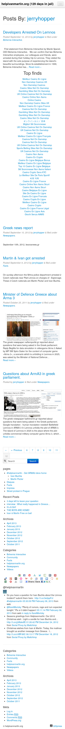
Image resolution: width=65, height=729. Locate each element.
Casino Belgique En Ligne (34, 190)
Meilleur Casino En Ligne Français (34, 136)
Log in (10, 711)
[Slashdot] (34, 575)
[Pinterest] (55, 575)
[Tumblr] (50, 575)
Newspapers (9, 235)
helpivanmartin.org (16, 563)
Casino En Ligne (34, 133)
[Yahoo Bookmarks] (26, 578)
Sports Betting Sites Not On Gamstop (34, 148)
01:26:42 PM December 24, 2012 (42, 622)
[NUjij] (10, 581)
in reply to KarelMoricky (33, 613)
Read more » (35, 66)
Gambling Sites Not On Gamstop (34, 90)
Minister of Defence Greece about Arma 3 (30, 295)
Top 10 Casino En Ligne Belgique (34, 166)
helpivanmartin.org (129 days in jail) (28, 4)
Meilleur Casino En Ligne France (34, 106)
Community (12, 557)
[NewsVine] (5, 581)
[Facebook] (24, 575)
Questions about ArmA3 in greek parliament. (29, 375)
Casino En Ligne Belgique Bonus (34, 160)
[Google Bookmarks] (19, 575)
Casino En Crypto (34, 157)
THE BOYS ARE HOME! (18, 510)
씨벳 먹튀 (34, 178)
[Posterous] (57, 578)
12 (6, 456)
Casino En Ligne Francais (34, 196)
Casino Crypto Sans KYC (34, 172)
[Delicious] (5, 578)
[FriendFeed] (41, 578)
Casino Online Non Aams (34, 96)
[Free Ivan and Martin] (5, 591)
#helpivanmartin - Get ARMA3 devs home (27, 472)
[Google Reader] (36, 578)
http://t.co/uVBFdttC (16, 634)
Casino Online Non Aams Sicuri (34, 184)
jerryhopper (41, 18)
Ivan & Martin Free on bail (19, 513)
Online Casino (34, 100)
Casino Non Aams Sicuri (34, 187)
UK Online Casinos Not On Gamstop (34, 93)
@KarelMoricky (14, 607)
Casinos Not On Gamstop (34, 109)
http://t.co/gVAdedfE (16, 622)
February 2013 (14, 526)
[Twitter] (39, 575)
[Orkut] (21, 578)
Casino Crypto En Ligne (34, 199)
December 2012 (14, 532)
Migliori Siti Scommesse (34, 124)
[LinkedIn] (46, 578)
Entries (12, 714)
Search (32, 461)
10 (50, 450)
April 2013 (11, 523)
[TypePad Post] (44, 575)
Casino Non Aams (34, 154)
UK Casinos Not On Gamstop (34, 130)
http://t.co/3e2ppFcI (44, 598)
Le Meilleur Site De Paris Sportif (34, 175)
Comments (14, 717)
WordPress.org (14, 720)
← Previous (16, 450)
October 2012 (13, 538)
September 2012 (15, 541)
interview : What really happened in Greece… (28, 504)
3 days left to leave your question (22, 501)
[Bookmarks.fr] (31, 578)
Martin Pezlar (17, 478)
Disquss (10, 481)
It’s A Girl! (11, 507)
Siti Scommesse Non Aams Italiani (34, 169)
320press (57, 725)
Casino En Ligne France (34, 181)
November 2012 (14, 535)
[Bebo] (29, 575)
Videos (10, 569)
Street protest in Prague (18, 490)
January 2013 (13, 529)
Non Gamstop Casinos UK (34, 81)
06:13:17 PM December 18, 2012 (42, 634)
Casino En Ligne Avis (34, 211)
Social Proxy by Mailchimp (24, 625)
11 (56, 450)
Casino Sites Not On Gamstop (34, 87)
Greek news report (18, 227)
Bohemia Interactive (12, 39)
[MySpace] (15, 578)
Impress (11, 487)
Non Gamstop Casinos (34, 84)
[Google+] (10, 578)
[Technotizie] (51, 578)
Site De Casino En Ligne (34, 193)
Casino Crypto (34, 205)
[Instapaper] (15, 581)
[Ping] (21, 581)
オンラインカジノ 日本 (34, 121)
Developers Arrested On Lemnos (29, 32)
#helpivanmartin (14, 601)
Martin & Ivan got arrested (24, 257)
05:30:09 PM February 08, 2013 (38, 601)
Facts (5, 265)
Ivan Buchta (16, 475)
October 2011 (13, 544)
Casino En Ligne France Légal (34, 208)
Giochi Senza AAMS (34, 214)
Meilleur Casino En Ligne (34, 78)
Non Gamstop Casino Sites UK (34, 103)
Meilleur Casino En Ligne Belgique (34, 163)
